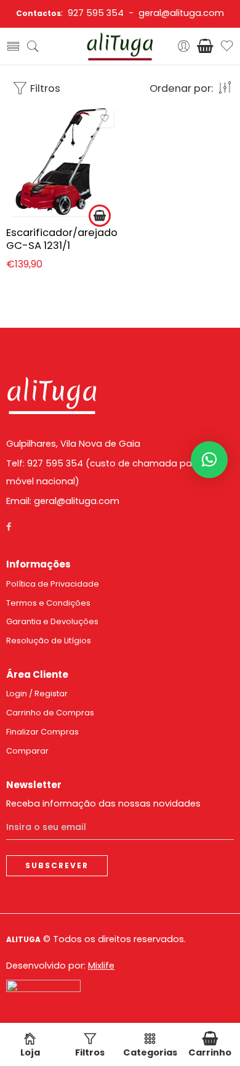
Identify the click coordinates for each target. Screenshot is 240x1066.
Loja (30, 1052)
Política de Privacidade (52, 584)
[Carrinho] (205, 46)
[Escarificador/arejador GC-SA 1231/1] (61, 161)
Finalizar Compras (42, 732)
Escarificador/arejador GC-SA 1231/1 (61, 239)
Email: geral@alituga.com (62, 501)
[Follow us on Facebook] (8, 527)
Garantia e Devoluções (52, 621)
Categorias (150, 1052)
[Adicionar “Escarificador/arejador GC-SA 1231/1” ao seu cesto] (100, 216)
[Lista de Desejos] (104, 118)
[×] (209, 459)
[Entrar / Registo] (184, 46)
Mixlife (101, 965)
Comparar (27, 751)
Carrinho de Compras (50, 712)
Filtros (44, 88)
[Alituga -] (120, 46)
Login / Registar (37, 693)
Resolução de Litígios (48, 640)
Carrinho (209, 1052)
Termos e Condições (48, 603)
